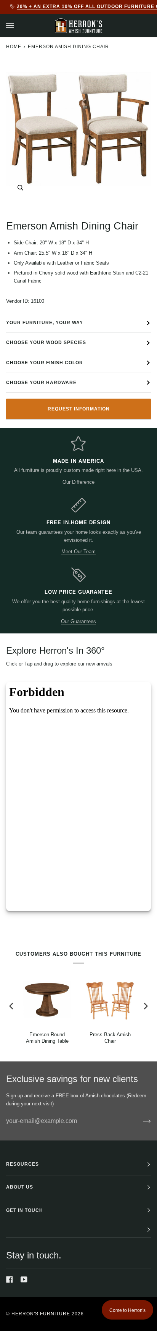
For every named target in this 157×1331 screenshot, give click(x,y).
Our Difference (78, 482)
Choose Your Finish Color (44, 362)
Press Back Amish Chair (110, 1038)
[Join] (141, 1121)
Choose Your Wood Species (46, 342)
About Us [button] (19, 1187)
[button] (78, 1230)
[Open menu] (17, 25)
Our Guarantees (78, 621)
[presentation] (11, 1005)
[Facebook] (9, 1279)
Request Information (79, 409)
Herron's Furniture (40, 1313)
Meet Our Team (78, 551)
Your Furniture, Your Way (44, 322)
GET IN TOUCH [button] (24, 1210)
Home (13, 46)
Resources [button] (22, 1164)
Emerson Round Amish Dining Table (47, 1038)
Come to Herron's (127, 1310)
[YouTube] (24, 1279)
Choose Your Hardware (41, 382)
